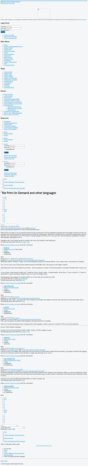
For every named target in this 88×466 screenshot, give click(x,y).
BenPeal (17, 226)
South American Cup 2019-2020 (13, 103)
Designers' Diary (8, 59)
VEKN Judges (8, 75)
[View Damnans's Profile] (9, 339)
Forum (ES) (7, 55)
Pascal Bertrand (29, 258)
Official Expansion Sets (10, 123)
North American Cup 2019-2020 (13, 102)
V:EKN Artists (8, 124)
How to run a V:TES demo (11, 114)
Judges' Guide (8, 73)
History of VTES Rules (10, 78)
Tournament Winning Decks (11, 99)
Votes (5, 63)
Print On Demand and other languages (11, 228)
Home (5, 45)
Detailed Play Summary (10, 79)
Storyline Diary (12, 110)
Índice (5, 132)
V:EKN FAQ (7, 49)
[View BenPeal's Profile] (9, 249)
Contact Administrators (10, 62)
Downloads (7, 121)
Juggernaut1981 (19, 369)
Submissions (7, 60)
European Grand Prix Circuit (12, 100)
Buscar (6, 135)
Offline (6, 251)
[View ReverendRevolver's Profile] (12, 360)
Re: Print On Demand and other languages (33, 260)
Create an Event (8, 96)
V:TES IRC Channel (9, 126)
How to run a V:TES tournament (13, 113)
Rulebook (6, 84)
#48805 (12, 348)
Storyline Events (8, 105)
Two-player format (9, 65)
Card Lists (7, 86)
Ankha (9, 429)
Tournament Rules (9, 87)
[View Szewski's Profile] (9, 308)
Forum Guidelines (9, 54)
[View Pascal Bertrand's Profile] (11, 287)
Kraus (13, 429)
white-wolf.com (82, 19)
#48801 (12, 226)
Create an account (9, 35)
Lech (23, 280)
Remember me (10, 149)
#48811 (12, 369)
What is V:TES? (8, 48)
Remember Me (5, 30)
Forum (6, 52)
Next (5, 209)
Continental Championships (11, 111)
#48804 (12, 318)
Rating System (8, 57)
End (5, 211)
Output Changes (8, 76)
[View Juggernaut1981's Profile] (11, 387)
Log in (2, 32)
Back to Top (4, 461)
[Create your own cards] (7, 3)
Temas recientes (8, 133)
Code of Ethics (8, 72)
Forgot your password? (10, 38)
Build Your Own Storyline (15, 108)
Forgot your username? (10, 36)
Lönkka (24, 242)
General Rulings (8, 81)
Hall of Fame (7, 97)
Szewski (17, 296)
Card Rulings (7, 83)
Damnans (18, 318)
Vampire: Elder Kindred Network (13, 46)
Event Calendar (8, 94)
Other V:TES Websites (10, 129)
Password (3, 28)
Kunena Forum (47, 445)
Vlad (28, 242)
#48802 (22, 258)
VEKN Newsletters (9, 51)
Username (3, 26)
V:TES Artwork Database (11, 127)
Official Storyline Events (14, 106)
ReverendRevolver (20, 348)
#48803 (12, 296)
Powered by (39, 445)
